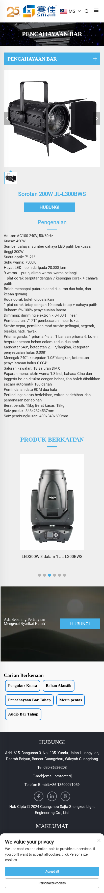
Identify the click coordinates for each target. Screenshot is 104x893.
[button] (39, 575)
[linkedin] (52, 796)
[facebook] (38, 796)
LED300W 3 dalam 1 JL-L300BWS (52, 556)
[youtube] (65, 796)
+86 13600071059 (65, 784)
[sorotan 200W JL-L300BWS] (52, 118)
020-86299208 (55, 767)
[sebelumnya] (7, 118)
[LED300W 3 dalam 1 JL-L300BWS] (52, 502)
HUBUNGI (49, 207)
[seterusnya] (96, 118)
